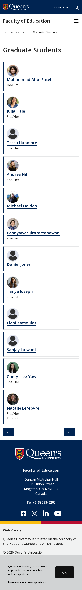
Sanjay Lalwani (21, 349)
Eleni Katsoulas (21, 323)
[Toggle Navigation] (76, 20)
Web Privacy (12, 530)
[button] (77, 7)
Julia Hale (16, 111)
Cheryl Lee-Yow (21, 376)
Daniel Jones (19, 264)
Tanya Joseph (20, 291)
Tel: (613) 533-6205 (41, 502)
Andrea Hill (17, 174)
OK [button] (64, 572)
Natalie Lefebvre (23, 408)
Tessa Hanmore (22, 142)
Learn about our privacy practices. (27, 582)
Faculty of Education (26, 20)
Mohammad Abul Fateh (30, 79)
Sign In (59, 7)
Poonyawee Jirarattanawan (33, 232)
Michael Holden (22, 206)
